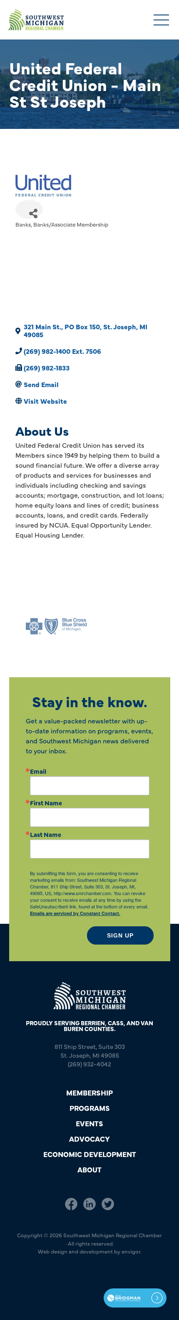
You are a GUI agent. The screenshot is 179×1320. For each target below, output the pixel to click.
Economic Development (89, 1153)
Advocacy (89, 1138)
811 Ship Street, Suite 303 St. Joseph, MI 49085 (90, 1050)
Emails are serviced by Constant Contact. (75, 913)
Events (89, 1123)
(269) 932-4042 (89, 1063)
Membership (89, 1092)
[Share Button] (29, 209)
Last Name (45, 834)
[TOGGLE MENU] (161, 20)
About (89, 1169)
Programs (90, 1107)
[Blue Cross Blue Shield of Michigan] (56, 626)
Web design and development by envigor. (90, 1251)
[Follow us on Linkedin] (89, 1204)
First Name (46, 802)
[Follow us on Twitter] (108, 1204)
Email (38, 771)
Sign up (120, 935)
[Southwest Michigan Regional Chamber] (36, 19)
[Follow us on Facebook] (71, 1204)
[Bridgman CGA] (135, 1298)
